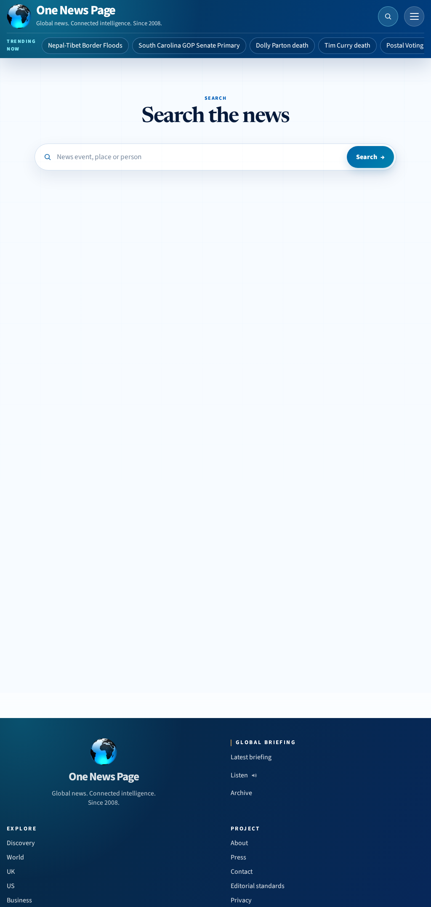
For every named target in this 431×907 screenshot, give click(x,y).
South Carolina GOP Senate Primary (189, 45)
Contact (242, 871)
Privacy (241, 900)
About (239, 843)
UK (11, 871)
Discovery (21, 843)
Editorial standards (258, 886)
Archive (241, 793)
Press (238, 857)
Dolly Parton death (282, 45)
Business (19, 900)
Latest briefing (251, 757)
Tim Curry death (347, 45)
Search (370, 157)
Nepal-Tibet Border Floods (85, 45)
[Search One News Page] (388, 16)
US (11, 886)
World (15, 857)
